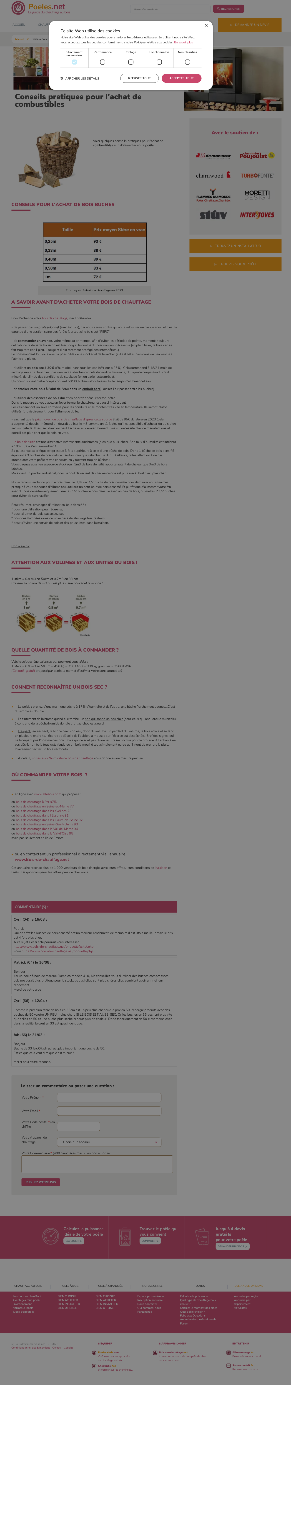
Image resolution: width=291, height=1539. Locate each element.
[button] (80, 78)
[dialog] (131, 55)
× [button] (206, 25)
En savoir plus (183, 42)
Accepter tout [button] (181, 78)
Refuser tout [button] (139, 78)
